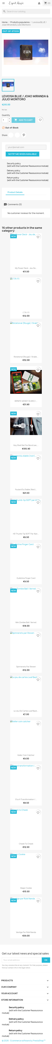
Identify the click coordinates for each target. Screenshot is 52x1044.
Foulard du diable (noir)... (26, 489)
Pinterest (23, 135)
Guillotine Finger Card (26, 578)
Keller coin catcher (26, 755)
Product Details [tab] (15, 192)
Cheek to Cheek (26, 844)
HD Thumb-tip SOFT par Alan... (26, 534)
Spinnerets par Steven (26, 666)
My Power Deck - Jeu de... (26, 268)
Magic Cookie (26, 888)
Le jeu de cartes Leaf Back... (26, 711)
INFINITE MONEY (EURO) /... (26, 401)
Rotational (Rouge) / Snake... (26, 357)
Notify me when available (22, 154)
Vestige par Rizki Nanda (26, 932)
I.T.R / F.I (26, 312)
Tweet (17, 135)
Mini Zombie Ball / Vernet (26, 622)
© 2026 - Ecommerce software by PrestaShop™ (23, 1040)
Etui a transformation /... (26, 799)
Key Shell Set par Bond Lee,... (26, 445)
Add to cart (23, 119)
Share (10, 135)
